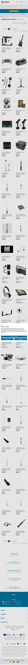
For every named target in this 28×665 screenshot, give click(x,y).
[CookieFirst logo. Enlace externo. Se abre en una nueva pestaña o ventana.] (1, 325)
